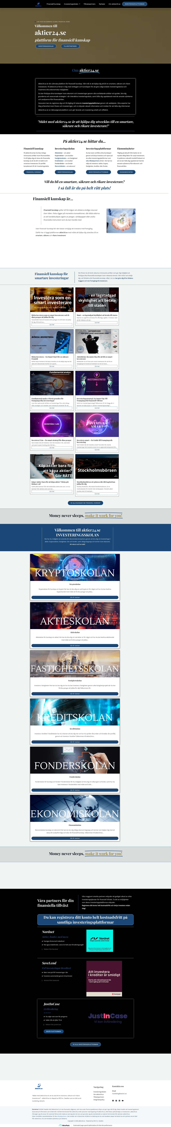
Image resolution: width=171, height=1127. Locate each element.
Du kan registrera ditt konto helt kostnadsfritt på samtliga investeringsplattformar (85, 920)
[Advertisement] (83, 251)
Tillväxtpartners (89, 4)
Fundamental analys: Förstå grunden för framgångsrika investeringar (47, 399)
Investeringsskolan (71, 4)
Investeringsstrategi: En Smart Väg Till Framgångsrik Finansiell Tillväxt (92, 399)
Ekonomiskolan (60, 166)
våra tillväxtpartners (93, 161)
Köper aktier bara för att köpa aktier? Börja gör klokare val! (50, 483)
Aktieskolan (59, 153)
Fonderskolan (59, 163)
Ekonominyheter (125, 148)
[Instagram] (116, 1100)
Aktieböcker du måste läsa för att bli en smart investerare (94, 358)
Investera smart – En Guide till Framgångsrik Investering (94, 441)
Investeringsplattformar (98, 148)
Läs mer (51, 324)
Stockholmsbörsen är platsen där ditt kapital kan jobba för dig (96, 483)
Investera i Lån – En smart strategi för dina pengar (51, 440)
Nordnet (48, 932)
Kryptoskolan (59, 156)
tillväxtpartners (62, 1116)
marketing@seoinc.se (119, 1094)
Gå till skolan (75, 597)
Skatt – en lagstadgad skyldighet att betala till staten (97, 315)
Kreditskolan (59, 161)
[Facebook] (113, 1100)
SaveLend (49, 963)
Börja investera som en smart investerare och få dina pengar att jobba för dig (50, 316)
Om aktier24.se (114, 4)
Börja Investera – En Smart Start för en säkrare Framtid (50, 358)
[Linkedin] (119, 1100)
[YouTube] (122, 1100)
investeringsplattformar (91, 103)
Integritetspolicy (99, 1100)
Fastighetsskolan (60, 158)
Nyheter (102, 4)
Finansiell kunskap (53, 4)
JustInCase (52, 1004)
